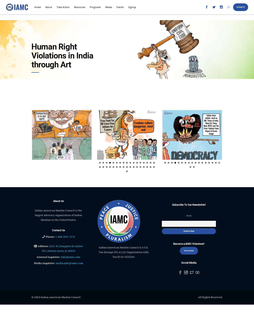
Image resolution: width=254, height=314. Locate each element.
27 (65, 167)
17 (89, 163)
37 (65, 171)
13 (75, 163)
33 (85, 167)
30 (75, 167)
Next (96, 135)
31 (79, 167)
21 (45, 167)
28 (68, 167)
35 (58, 171)
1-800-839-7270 (65, 240)
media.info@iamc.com (69, 266)
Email (188, 219)
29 (72, 167)
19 (38, 167)
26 (62, 167)
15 (82, 163)
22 (48, 167)
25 (58, 167)
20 (41, 167)
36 (62, 171)
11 (68, 163)
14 (79, 163)
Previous (28, 135)
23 (51, 167)
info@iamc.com (70, 260)
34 (89, 167)
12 (72, 163)
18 (35, 167)
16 (85, 163)
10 (65, 163)
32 (82, 167)
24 (55, 167)
